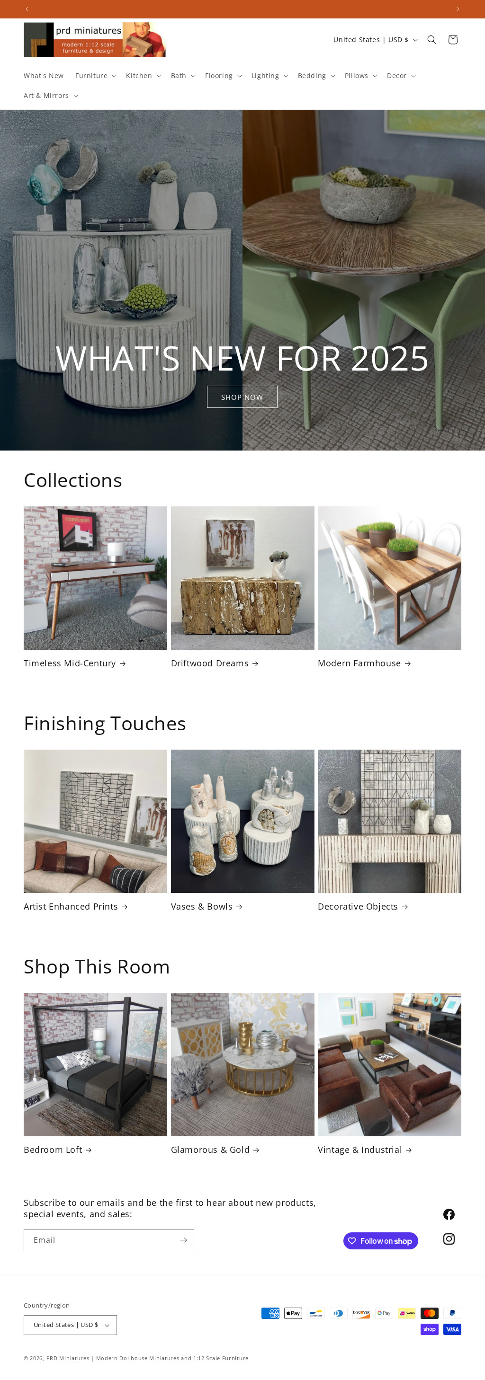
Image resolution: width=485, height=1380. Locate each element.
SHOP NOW (243, 397)
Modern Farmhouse (359, 663)
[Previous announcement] (27, 9)
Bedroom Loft (53, 1149)
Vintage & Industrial (360, 1149)
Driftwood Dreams (210, 663)
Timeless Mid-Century (70, 663)
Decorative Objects (358, 906)
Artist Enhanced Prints (71, 906)
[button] (95, 76)
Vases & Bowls (202, 906)
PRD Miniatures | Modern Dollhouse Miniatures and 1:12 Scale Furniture (147, 1358)
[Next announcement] (458, 9)
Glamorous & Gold (210, 1149)
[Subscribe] (183, 1240)
